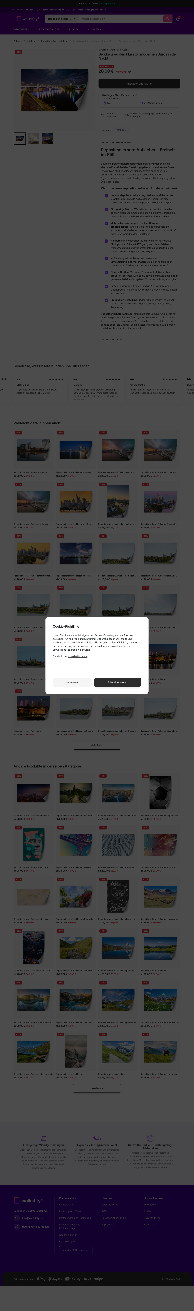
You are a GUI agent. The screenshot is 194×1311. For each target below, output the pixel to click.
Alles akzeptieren (117, 682)
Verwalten (72, 682)
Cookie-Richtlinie (77, 656)
